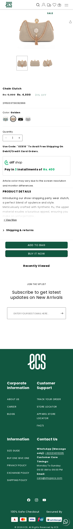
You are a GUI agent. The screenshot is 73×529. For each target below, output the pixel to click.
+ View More (10, 220)
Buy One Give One (18, 458)
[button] (38, 5)
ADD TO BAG (36, 245)
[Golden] (13, 119)
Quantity (8, 131)
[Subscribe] (62, 313)
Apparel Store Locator (46, 416)
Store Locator (47, 406)
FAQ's (40, 425)
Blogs (11, 414)
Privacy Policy (16, 465)
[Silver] (28, 119)
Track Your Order (49, 399)
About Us (13, 399)
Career (11, 406)
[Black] (20, 119)
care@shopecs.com (49, 478)
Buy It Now (36, 253)
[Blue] (5, 119)
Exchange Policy (18, 473)
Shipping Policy (17, 480)
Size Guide (13, 450)
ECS (25, 527)
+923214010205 (54, 453)
